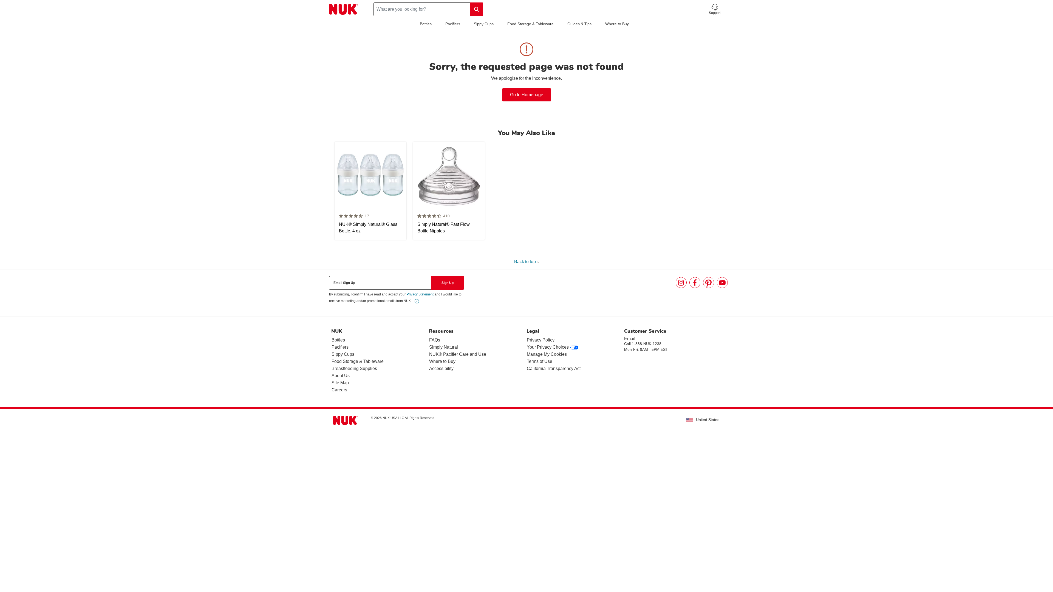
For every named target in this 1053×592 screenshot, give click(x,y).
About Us (341, 375)
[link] (416, 301)
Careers (339, 390)
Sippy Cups (484, 24)
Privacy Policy (540, 340)
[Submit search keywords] (476, 9)
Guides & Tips (579, 24)
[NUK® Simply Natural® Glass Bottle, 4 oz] (370, 191)
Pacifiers (452, 24)
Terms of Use (539, 361)
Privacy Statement (420, 294)
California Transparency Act (554, 368)
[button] (715, 9)
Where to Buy (617, 24)
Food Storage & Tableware (530, 24)
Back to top (525, 261)
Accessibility (441, 368)
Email (629, 338)
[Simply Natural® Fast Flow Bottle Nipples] (449, 191)
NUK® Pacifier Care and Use (457, 354)
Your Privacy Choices (548, 347)
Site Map (340, 382)
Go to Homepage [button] (526, 94)
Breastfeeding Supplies (354, 368)
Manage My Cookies (547, 354)
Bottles (426, 24)
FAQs (434, 340)
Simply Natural (443, 347)
